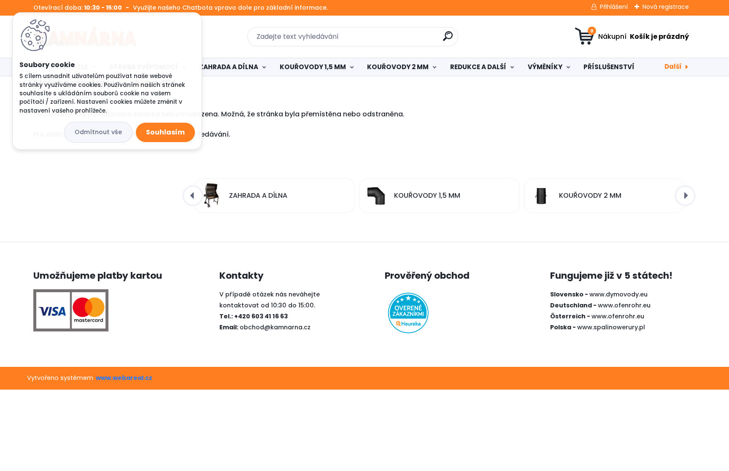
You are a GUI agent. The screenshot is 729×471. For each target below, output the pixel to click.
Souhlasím (165, 132)
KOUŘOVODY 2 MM (398, 66)
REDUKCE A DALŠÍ (478, 66)
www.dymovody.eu (618, 294)
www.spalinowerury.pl (611, 327)
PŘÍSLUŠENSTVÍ (608, 66)
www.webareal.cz (124, 378)
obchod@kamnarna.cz (275, 327)
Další (673, 66)
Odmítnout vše (98, 132)
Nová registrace (666, 7)
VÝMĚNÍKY (545, 66)
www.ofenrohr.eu (624, 305)
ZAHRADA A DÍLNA (228, 66)
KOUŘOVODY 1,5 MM (313, 66)
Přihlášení (614, 7)
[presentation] (192, 195)
